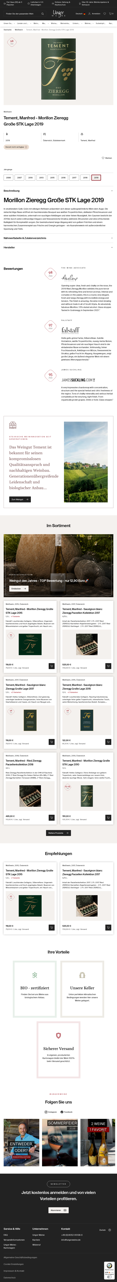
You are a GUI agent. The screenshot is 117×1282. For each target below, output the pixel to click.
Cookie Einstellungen (14, 1264)
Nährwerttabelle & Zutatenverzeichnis (25, 238)
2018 (86, 178)
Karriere (36, 1240)
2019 (97, 178)
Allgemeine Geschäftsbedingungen (20, 1257)
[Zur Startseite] (58, 13)
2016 (64, 178)
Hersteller (9, 247)
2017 (75, 178)
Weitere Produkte (55, 833)
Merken (108, 158)
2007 (20, 178)
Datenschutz (10, 1277)
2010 (31, 178)
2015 (53, 178)
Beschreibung (12, 190)
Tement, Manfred (88, 140)
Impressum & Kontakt (14, 1271)
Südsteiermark (59, 140)
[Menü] (113, 1263)
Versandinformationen (14, 1240)
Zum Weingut (17, 499)
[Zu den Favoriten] (104, 13)
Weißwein (19, 30)
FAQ (6, 1235)
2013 (42, 178)
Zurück (102, 1230)
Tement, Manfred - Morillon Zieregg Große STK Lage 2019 (50, 30)
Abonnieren (56, 1210)
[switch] (109, 1277)
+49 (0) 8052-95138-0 (72, 1235)
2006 (9, 178)
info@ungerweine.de (70, 1240)
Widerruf (36, 1244)
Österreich (47, 140)
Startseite (8, 30)
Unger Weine (38, 1235)
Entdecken (16, 588)
